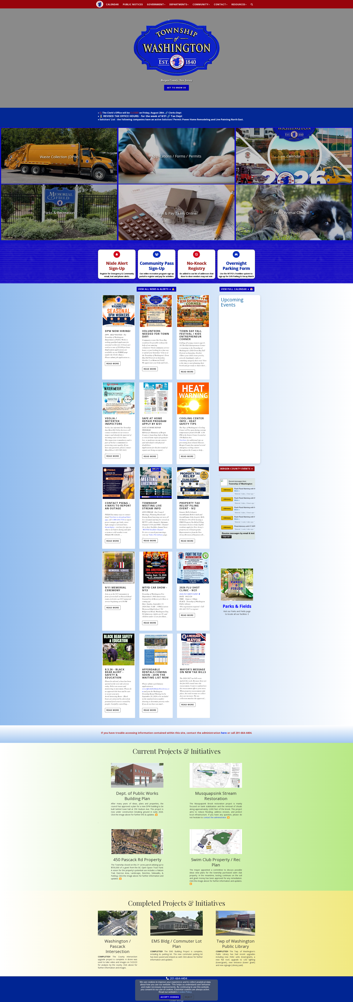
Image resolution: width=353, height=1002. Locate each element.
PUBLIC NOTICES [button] (133, 4)
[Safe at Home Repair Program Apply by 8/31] (155, 398)
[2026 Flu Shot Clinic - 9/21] (193, 567)
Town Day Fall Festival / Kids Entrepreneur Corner (190, 335)
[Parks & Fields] (237, 585)
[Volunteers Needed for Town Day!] (155, 311)
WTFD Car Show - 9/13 (154, 589)
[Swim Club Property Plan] (216, 841)
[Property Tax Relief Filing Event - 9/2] (193, 483)
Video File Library (156, 534)
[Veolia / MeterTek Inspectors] (118, 398)
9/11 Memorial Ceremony (115, 589)
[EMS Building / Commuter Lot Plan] (176, 923)
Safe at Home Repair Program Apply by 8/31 (154, 421)
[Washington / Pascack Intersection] (117, 923)
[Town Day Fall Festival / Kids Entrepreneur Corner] (193, 311)
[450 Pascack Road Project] (137, 841)
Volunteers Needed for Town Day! (155, 333)
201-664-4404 (178, 978)
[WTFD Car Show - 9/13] (155, 567)
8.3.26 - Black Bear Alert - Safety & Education (114, 673)
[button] (252, 4)
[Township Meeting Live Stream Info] (155, 483)
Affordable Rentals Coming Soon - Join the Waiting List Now (155, 673)
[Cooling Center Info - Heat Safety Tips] (193, 398)
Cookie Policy (185, 992)
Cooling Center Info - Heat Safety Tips (191, 421)
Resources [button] (238, 4)
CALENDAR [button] (112, 4)
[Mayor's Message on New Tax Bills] (193, 649)
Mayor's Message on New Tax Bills (193, 671)
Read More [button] (112, 363)
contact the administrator (214, 817)
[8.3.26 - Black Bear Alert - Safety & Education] (118, 649)
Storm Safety (109, 527)
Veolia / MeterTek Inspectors (113, 421)
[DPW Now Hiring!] (118, 311)
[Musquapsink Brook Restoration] (216, 775)
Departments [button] (178, 4)
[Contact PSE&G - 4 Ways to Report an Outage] (118, 483)
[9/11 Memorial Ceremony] (118, 567)
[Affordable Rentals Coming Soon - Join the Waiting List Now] (156, 649)
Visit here (183, 440)
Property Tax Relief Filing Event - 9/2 (189, 505)
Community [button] (200, 4)
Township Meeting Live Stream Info (152, 505)
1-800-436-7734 (118, 519)
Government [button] (155, 4)
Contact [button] (220, 4)
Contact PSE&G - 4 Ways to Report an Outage (118, 505)
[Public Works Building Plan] (137, 775)
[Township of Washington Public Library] (235, 923)
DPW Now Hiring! (117, 331)
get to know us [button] (176, 87)
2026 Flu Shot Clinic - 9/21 (189, 589)
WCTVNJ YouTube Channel (153, 529)
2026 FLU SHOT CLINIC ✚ (189, 594)
